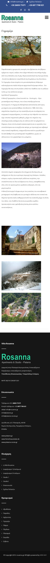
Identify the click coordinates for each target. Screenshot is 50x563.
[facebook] (21, 10)
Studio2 (6, 481)
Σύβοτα (5, 541)
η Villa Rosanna (8, 465)
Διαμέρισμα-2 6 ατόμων (11, 473)
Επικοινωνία (7, 485)
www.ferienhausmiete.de (10, 439)
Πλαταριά (6, 533)
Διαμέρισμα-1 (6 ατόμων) (12, 469)
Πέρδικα (6, 529)
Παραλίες (6, 513)
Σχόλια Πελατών (35, 2)
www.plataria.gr (7, 436)
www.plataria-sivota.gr (9, 442)
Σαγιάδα (6, 537)
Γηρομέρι (6, 521)
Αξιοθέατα (7, 509)
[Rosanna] (13, 14)
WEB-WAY (43, 555)
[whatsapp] (25, 10)
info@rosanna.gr (16, 2)
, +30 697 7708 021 (36, 5)
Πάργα (5, 525)
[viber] (29, 10)
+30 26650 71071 (18, 5)
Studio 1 (6, 477)
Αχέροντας (7, 517)
